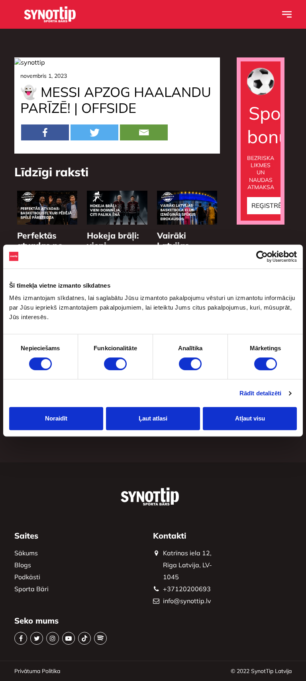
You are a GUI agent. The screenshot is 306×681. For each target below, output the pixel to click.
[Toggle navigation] (287, 14)
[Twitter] (94, 132)
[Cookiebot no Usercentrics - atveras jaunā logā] (262, 257)
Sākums (26, 553)
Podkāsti (27, 577)
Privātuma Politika (37, 671)
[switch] (115, 363)
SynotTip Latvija (271, 671)
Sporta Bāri (31, 589)
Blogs (22, 565)
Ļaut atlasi (153, 418)
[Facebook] (45, 132)
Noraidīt (56, 418)
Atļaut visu (250, 418)
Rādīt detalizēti (260, 393)
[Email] (144, 132)
